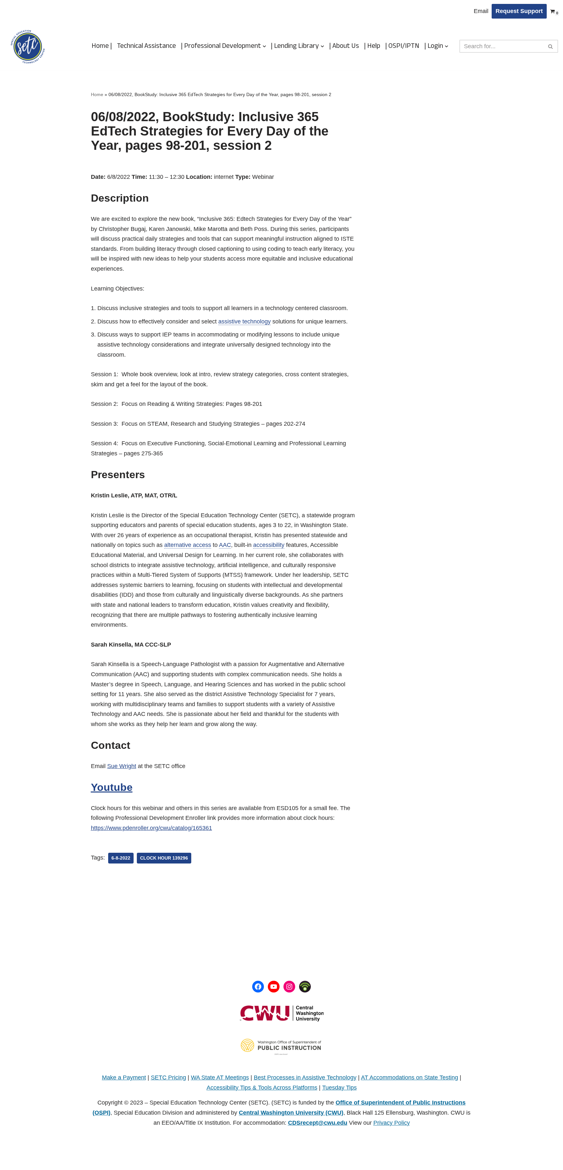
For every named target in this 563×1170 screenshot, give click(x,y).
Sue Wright (121, 766)
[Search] (550, 46)
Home (97, 94)
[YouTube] (274, 986)
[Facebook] (258, 986)
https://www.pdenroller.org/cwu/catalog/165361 (151, 828)
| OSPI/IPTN (402, 46)
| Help (372, 46)
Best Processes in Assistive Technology (305, 1077)
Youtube (112, 787)
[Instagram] (289, 986)
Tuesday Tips (339, 1087)
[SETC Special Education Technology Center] (28, 46)
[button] (264, 46)
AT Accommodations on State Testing (409, 1077)
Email (481, 11)
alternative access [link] (187, 545)
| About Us (344, 46)
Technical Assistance (146, 46)
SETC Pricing (168, 1077)
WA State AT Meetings (220, 1077)
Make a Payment (124, 1077)
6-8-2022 (120, 858)
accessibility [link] (268, 545)
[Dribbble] (305, 986)
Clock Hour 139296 (164, 858)
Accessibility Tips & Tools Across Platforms (262, 1087)
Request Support (519, 11)
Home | (102, 46)
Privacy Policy (391, 1123)
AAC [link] (225, 545)
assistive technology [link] (244, 321)
